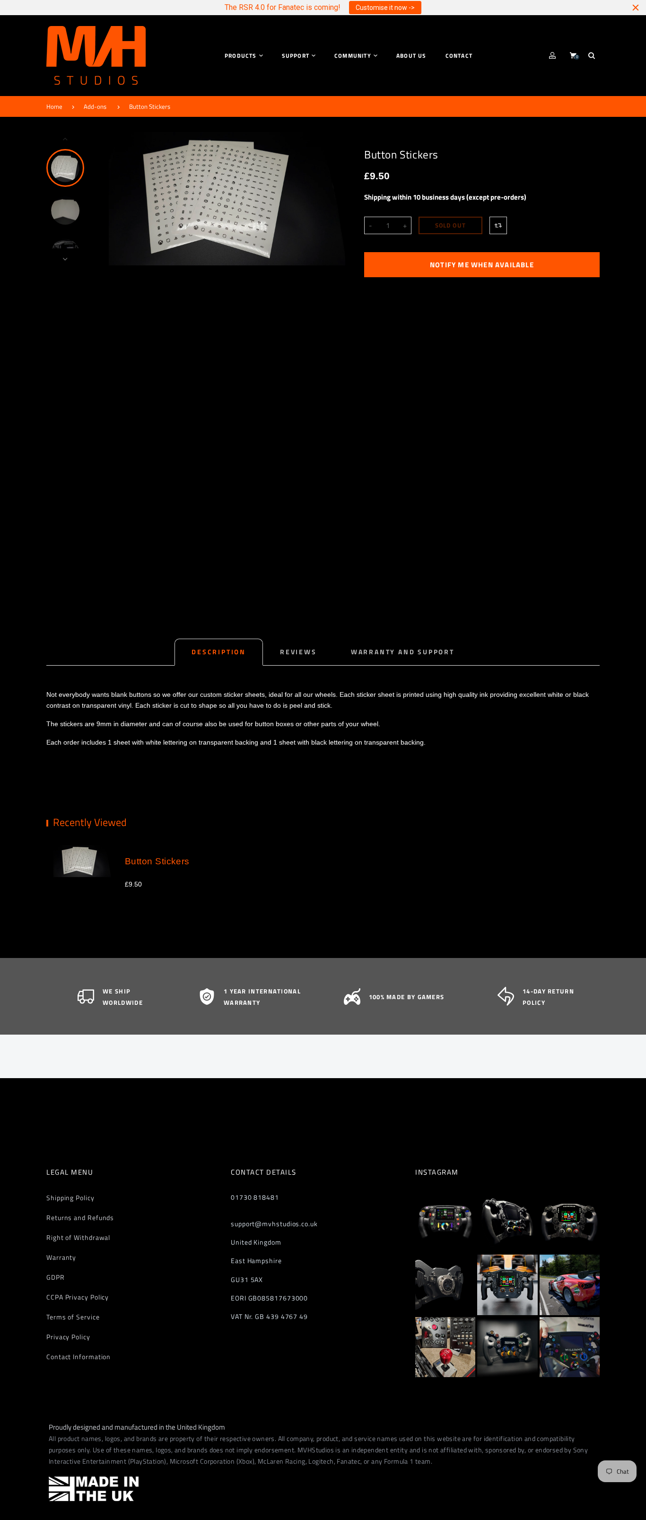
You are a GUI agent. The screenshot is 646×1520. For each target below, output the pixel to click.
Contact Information (78, 1357)
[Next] (333, 198)
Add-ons (95, 106)
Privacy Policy (68, 1337)
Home (54, 106)
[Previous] (120, 198)
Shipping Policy (70, 1198)
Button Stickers (149, 106)
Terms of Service (73, 1317)
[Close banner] (635, 7)
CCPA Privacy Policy (77, 1297)
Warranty (61, 1257)
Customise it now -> (385, 7)
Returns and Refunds (80, 1217)
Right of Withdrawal (78, 1237)
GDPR (55, 1277)
